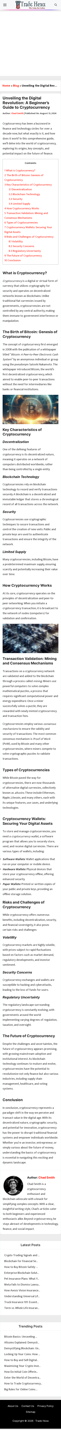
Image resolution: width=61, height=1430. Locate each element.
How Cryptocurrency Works (21, 208)
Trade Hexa (41, 1420)
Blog (16, 85)
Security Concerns (21, 246)
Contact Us (27, 1406)
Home (6, 85)
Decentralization (20, 189)
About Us (13, 1406)
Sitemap (30, 1411)
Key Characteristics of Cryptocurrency (28, 184)
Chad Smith (17, 113)
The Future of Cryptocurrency (23, 255)
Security (15, 199)
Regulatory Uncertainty (25, 251)
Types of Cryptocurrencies (21, 222)
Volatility (16, 241)
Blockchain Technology (24, 194)
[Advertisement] (30, 41)
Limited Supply (19, 203)
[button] (55, 5)
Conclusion (12, 260)
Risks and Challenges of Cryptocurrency (29, 237)
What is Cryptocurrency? (19, 170)
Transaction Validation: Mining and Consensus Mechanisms (26, 215)
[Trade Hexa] (30, 6)
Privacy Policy (45, 1406)
